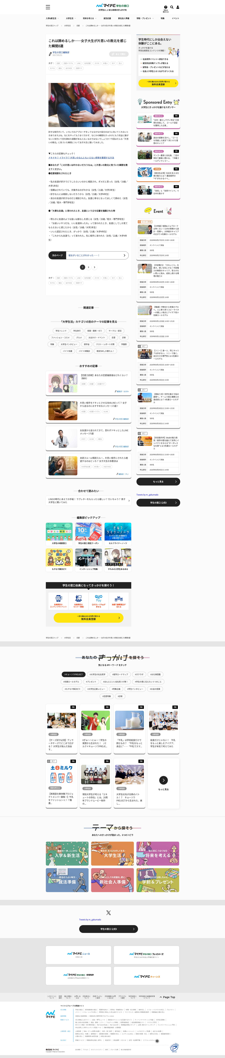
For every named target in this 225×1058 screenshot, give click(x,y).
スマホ (97, 63)
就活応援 (107, 18)
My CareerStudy (102, 1025)
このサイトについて (51, 997)
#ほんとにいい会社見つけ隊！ (115, 682)
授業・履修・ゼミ (94, 331)
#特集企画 (116, 689)
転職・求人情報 (131, 1009)
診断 (124, 337)
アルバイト (170, 1009)
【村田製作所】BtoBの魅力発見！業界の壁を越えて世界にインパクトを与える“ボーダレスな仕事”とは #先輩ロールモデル (166, 443)
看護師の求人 (114, 1034)
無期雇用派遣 (165, 1034)
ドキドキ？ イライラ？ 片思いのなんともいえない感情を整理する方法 (81, 158)
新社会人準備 (123, 18)
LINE (78, 63)
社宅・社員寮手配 (134, 1040)
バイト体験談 (84, 351)
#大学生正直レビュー (96, 689)
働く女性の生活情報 (81, 1022)
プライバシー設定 (122, 997)
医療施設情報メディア (128, 1025)
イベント (175, 18)
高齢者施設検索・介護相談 (112, 1027)
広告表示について (86, 997)
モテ (113, 63)
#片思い (97, 466)
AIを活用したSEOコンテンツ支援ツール (88, 1027)
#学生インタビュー (135, 689)
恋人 (120, 63)
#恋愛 (91, 384)
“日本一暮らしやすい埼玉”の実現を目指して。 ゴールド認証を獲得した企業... (166, 122)
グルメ (79, 337)
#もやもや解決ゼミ (72, 689)
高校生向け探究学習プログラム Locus (101, 1016)
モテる (52, 68)
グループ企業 (114, 1049)
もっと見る (158, 482)
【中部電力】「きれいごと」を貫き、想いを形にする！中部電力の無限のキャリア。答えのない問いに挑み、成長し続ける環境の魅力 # (166, 270)
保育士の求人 (154, 1034)
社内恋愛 (87, 63)
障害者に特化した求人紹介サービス (110, 1012)
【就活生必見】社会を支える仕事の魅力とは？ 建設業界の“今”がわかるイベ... (166, 175)
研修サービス (79, 1040)
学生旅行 (77, 331)
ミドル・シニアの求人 (89, 1012)
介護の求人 (79, 1036)
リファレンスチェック (150, 1040)
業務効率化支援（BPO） (94, 1040)
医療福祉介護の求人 (158, 1012)
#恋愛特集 (106, 696)
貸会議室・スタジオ (119, 1040)
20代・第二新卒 (107, 1031)
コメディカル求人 (127, 1034)
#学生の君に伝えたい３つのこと (148, 682)
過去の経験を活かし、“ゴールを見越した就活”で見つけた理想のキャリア (165, 140)
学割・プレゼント (144, 18)
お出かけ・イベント (97, 337)
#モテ (84, 439)
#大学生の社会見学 (97, 674)
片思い (105, 63)
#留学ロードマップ (120, 674)
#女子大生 (107, 466)
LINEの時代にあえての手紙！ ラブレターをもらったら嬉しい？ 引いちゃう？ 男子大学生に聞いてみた (86, 500)
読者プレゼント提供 (97, 997)
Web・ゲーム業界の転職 (91, 1031)
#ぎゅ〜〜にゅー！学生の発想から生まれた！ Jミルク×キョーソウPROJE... (94, 743)
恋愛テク (79, 68)
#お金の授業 (155, 689)
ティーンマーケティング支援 (144, 1020)
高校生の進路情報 (81, 1016)
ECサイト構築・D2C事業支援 (85, 1025)
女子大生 (69, 68)
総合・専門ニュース (98, 1020)
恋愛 (78, 25)
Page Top (169, 997)
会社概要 (77, 1049)
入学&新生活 (51, 18)
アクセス (85, 1049)
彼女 (60, 68)
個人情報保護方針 (126, 1049)
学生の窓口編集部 (61, 52)
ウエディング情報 (112, 1022)
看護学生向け (103, 1009)
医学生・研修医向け (116, 1009)
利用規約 (60, 997)
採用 (106, 1049)
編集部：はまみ (123, 391)
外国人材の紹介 (106, 1036)
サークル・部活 (115, 331)
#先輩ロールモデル (71, 682)
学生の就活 (79, 1009)
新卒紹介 (118, 1031)
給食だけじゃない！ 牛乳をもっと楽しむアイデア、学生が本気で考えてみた (162, 743)
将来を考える (88, 18)
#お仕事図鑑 (155, 674)
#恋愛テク (101, 384)
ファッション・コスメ (60, 337)
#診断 (84, 384)
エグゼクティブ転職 (143, 1031)
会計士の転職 (157, 1031)
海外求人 (141, 1009)
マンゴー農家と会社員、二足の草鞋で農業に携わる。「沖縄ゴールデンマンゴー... (166, 158)
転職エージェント (129, 1031)
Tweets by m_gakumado (147, 495)
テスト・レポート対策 (105, 344)
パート (77, 1012)
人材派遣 (78, 1031)
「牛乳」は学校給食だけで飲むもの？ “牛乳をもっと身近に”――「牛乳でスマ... (129, 743)
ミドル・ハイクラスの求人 (155, 1009)
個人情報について (68, 997)
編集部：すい (123, 474)
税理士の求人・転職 (81, 1034)
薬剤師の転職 (103, 1034)
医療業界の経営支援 (91, 1036)
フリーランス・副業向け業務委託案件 (137, 1012)
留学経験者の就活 (91, 1009)
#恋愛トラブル (94, 411)
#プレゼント (91, 682)
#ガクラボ (139, 674)
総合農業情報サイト (138, 1022)
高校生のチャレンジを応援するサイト (120, 1020)
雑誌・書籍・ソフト (97, 1022)
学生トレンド (61, 331)
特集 (162, 18)
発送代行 (108, 1040)
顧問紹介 (94, 1034)
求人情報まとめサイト (82, 1020)
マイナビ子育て (152, 1022)
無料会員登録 (88, 617)
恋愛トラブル (68, 63)
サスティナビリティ (97, 1049)
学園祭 (124, 344)
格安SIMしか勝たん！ (105, 351)
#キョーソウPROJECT (74, 674)
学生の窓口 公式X (158, 503)
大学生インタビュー (69, 344)
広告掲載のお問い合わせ (110, 997)
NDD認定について (133, 997)
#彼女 (100, 439)
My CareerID (114, 1025)
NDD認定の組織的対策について (147, 997)
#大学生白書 (86, 466)
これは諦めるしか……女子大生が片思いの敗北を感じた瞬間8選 (108, 25)
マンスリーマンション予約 (166, 1025)
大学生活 (69, 18)
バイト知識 (67, 351)
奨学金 (86, 344)
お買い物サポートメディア (146, 1025)
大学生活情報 (160, 1020)
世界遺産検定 (124, 1022)
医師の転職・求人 (141, 1034)
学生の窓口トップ (52, 25)
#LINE (106, 411)
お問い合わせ (77, 997)
